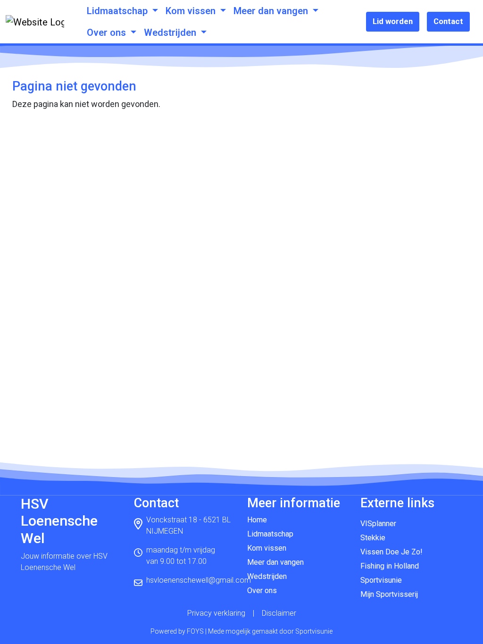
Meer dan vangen (271, 11)
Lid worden (393, 21)
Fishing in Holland (389, 565)
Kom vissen (192, 11)
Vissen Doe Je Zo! (391, 551)
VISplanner (378, 523)
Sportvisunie (381, 580)
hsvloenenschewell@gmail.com (198, 580)
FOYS (195, 631)
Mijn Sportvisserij (389, 594)
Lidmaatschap (118, 11)
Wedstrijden (171, 32)
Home (257, 519)
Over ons (107, 32)
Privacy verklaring (216, 613)
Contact (448, 21)
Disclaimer (279, 613)
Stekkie (372, 537)
